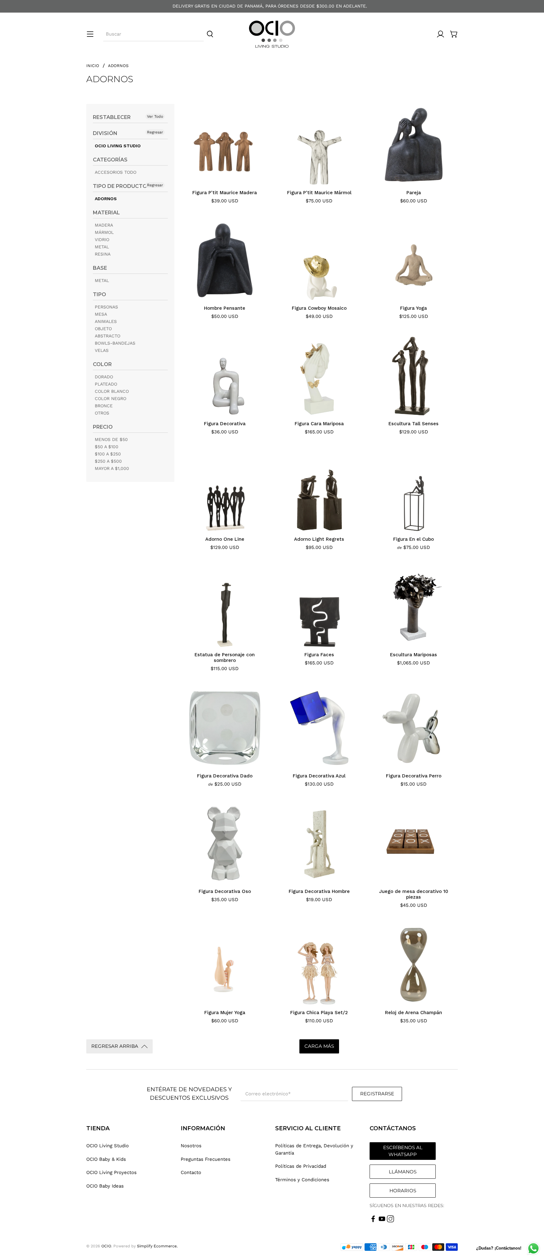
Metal (102, 246)
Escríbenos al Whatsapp (402, 1151)
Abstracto (107, 335)
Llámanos (402, 1172)
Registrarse (377, 1094)
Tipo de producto (120, 186)
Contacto (191, 1172)
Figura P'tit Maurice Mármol (319, 192)
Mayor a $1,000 (112, 468)
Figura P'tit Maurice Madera (224, 192)
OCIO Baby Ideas (105, 1186)
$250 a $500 (108, 461)
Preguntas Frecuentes (205, 1159)
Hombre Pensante (224, 308)
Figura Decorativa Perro (413, 776)
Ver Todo (155, 116)
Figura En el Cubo (413, 539)
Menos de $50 (111, 439)
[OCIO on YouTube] (382, 1220)
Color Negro (110, 398)
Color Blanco (112, 391)
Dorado (104, 376)
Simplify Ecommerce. (157, 1246)
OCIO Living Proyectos (111, 1172)
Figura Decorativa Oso (225, 891)
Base (100, 268)
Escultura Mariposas (413, 655)
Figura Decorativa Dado (224, 776)
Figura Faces (319, 655)
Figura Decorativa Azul (319, 776)
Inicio (92, 66)
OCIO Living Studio (118, 145)
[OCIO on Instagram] (390, 1220)
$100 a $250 (108, 453)
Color (102, 364)
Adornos (118, 66)
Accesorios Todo (115, 172)
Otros (102, 412)
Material (106, 213)
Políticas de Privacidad (300, 1166)
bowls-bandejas (115, 343)
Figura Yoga (413, 308)
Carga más (319, 1046)
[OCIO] (272, 34)
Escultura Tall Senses (413, 423)
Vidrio (102, 239)
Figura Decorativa (225, 423)
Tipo (99, 294)
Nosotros (191, 1146)
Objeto (103, 328)
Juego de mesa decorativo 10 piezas (413, 894)
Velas (102, 350)
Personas (106, 306)
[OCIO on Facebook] (373, 1220)
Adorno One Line (224, 539)
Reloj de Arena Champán (413, 1012)
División (105, 133)
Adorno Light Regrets (319, 539)
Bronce (104, 405)
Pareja (413, 192)
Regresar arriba (114, 1046)
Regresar (155, 132)
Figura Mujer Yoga (224, 1012)
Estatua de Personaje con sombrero (225, 657)
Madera (104, 225)
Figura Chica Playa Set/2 (319, 1012)
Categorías (110, 160)
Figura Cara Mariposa (319, 423)
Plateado (106, 384)
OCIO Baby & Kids (106, 1159)
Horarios (402, 1191)
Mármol (104, 232)
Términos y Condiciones (302, 1180)
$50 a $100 (106, 446)
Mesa (101, 314)
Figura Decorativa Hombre (319, 891)
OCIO (106, 1246)
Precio (103, 427)
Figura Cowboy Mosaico (319, 308)
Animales (106, 321)
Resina (102, 254)
